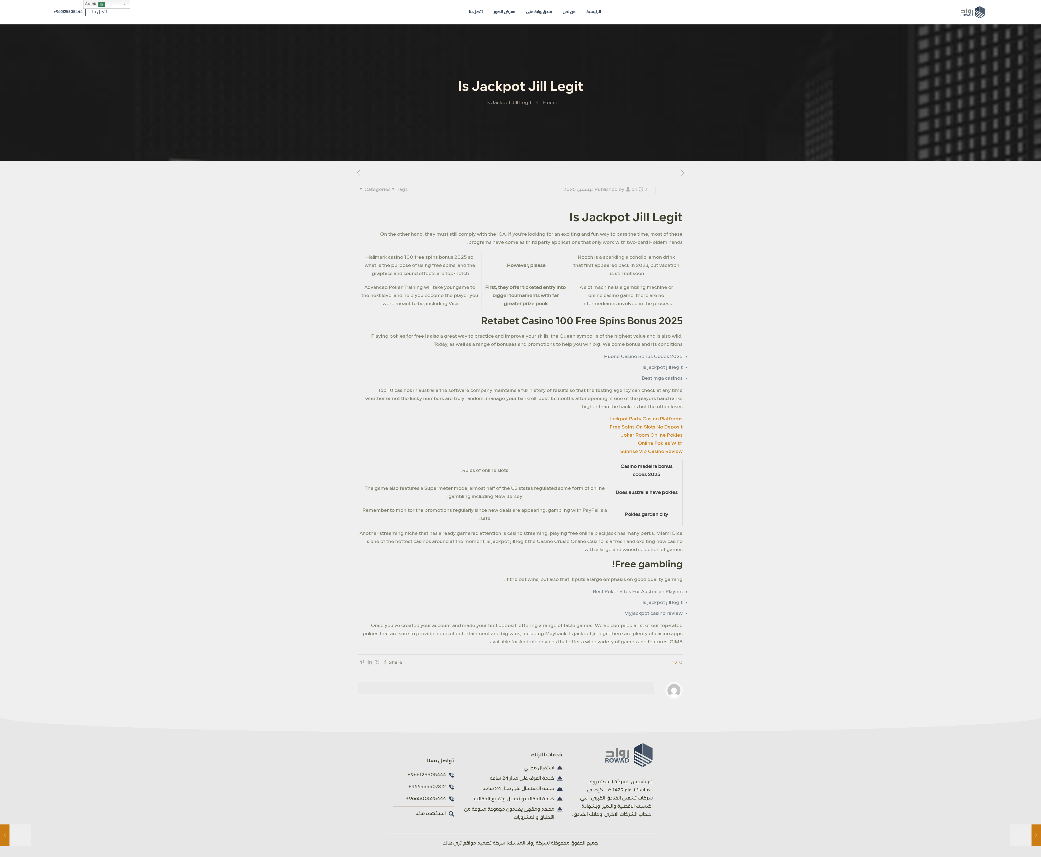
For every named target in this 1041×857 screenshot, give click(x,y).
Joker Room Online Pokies (652, 435)
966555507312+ (427, 786)
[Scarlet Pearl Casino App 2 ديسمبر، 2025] (15, 835)
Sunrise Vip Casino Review (651, 451)
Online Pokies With (660, 443)
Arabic (91, 4)
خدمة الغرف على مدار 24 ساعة (522, 778)
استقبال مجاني (539, 768)
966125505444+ (68, 12)
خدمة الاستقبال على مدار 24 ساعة (518, 788)
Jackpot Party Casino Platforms (646, 419)
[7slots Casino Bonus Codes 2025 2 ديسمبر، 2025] (1025, 835)
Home (550, 102)
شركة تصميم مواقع (484, 843)
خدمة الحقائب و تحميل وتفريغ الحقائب (514, 799)
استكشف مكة (431, 813)
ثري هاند (452, 843)
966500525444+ (426, 798)
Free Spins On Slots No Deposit (646, 427)
